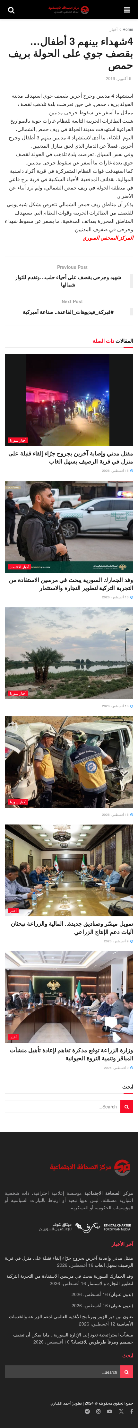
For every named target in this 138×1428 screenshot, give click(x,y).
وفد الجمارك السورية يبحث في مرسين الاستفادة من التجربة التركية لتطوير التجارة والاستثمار (71, 584)
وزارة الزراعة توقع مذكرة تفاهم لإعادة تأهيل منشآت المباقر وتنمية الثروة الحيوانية (71, 1054)
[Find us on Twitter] (121, 1411)
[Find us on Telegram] (87, 1411)
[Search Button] (11, 9)
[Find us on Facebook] (131, 1411)
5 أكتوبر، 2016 (118, 78)
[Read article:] (69, 653)
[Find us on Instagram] (98, 1411)
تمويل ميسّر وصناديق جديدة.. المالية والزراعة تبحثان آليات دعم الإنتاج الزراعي (72, 927)
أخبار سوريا (18, 440)
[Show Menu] (127, 9)
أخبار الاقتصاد (19, 566)
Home (128, 29)
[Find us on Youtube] (109, 1411)
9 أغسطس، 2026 (117, 941)
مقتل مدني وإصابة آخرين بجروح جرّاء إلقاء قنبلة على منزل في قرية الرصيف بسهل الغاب (70, 457)
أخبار (113, 29)
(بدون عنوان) (121, 1294)
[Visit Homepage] (69, 10)
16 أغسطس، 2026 (116, 470)
